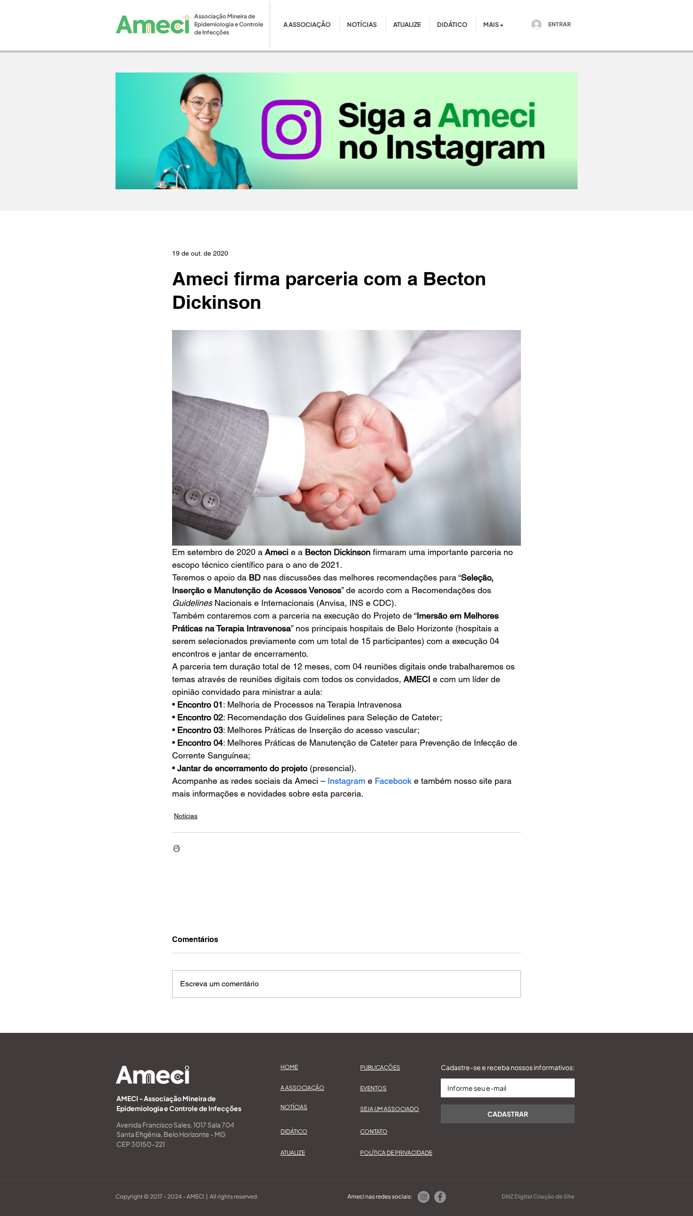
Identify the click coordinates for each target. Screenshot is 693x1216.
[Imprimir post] (176, 848)
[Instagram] (423, 1197)
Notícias (186, 816)
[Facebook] (440, 1197)
